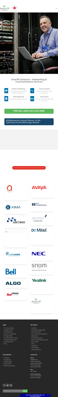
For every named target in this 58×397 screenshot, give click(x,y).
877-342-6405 (37, 377)
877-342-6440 (37, 365)
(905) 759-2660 (38, 363)
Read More (29, 43)
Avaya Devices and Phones (9, 365)
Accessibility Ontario (8, 332)
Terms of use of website (9, 328)
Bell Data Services (7, 363)
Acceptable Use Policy (8, 330)
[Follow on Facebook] (4, 385)
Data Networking (7, 359)
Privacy (5, 343)
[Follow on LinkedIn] (11, 385)
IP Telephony (6, 358)
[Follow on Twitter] (7, 385)
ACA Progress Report (8, 336)
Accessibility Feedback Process (10, 339)
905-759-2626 (33, 371)
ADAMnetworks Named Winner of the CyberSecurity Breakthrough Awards (23, 121)
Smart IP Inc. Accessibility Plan (10, 334)
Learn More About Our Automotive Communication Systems (29, 167)
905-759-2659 (38, 375)
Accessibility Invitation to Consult (10, 337)
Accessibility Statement (9, 341)
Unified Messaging (8, 361)
